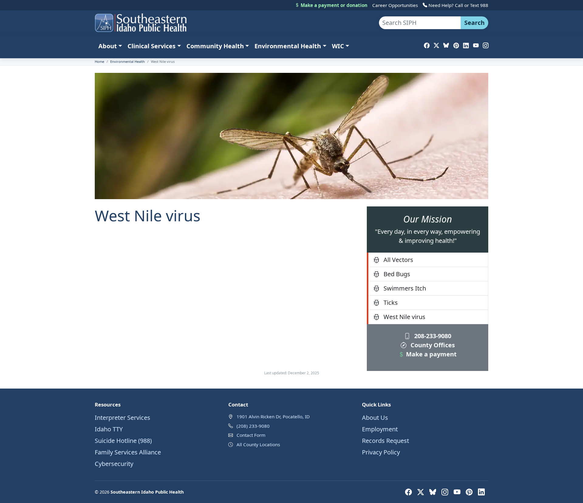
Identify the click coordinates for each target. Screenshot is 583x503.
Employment (380, 429)
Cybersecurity (114, 464)
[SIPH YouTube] (476, 45)
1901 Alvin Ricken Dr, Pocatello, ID (273, 416)
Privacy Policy (381, 452)
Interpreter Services (122, 417)
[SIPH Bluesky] (446, 45)
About (107, 46)
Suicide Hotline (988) (123, 441)
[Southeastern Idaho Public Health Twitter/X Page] (421, 492)
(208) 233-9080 (253, 426)
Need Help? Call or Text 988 (457, 5)
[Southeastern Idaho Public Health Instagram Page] (446, 492)
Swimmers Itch (404, 288)
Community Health (215, 46)
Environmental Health (287, 46)
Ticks (390, 302)
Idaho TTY (109, 429)
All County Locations (258, 444)
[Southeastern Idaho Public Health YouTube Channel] (458, 492)
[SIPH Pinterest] (456, 45)
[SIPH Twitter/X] (436, 45)
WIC (338, 46)
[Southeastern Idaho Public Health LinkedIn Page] (481, 492)
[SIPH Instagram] (485, 45)
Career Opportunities (395, 5)
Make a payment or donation (333, 5)
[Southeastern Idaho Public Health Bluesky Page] (433, 492)
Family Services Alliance (128, 452)
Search (474, 23)
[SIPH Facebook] (426, 45)
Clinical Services (152, 46)
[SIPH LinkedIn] (466, 45)
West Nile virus (403, 317)
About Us (375, 417)
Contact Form (251, 435)
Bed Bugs (396, 274)
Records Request (385, 441)
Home (99, 61)
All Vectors (397, 260)
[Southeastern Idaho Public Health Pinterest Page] (470, 492)
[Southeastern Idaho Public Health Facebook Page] (409, 492)
